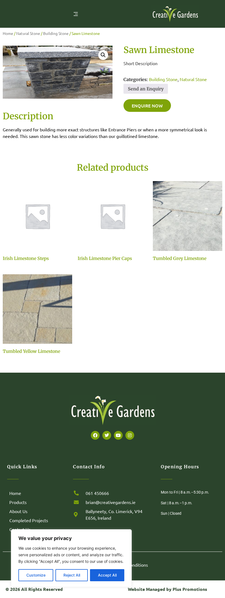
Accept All (107, 575)
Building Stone (56, 33)
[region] (71, 558)
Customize (36, 575)
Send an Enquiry (146, 89)
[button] (103, 55)
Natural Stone (28, 33)
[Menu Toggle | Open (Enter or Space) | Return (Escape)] (75, 14)
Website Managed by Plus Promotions (167, 589)
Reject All (71, 575)
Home (8, 33)
